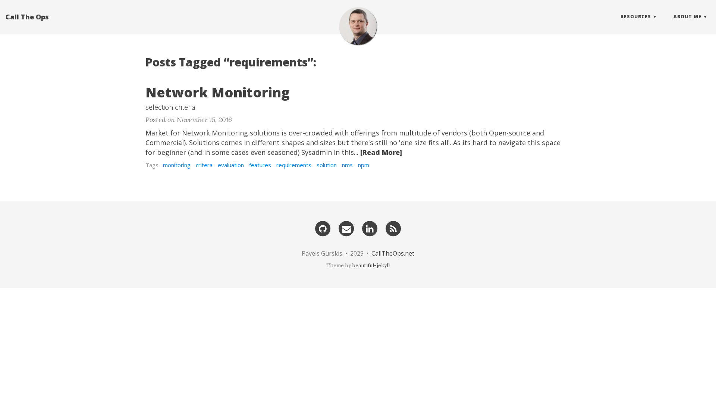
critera (204, 165)
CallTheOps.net (392, 253)
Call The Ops (27, 16)
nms (347, 165)
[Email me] (346, 228)
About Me (687, 16)
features (260, 165)
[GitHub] (323, 228)
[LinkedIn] (370, 228)
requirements (293, 165)
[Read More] (381, 152)
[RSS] (393, 228)
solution (327, 165)
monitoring (177, 165)
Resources (636, 16)
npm (363, 165)
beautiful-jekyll (371, 265)
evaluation (231, 165)
